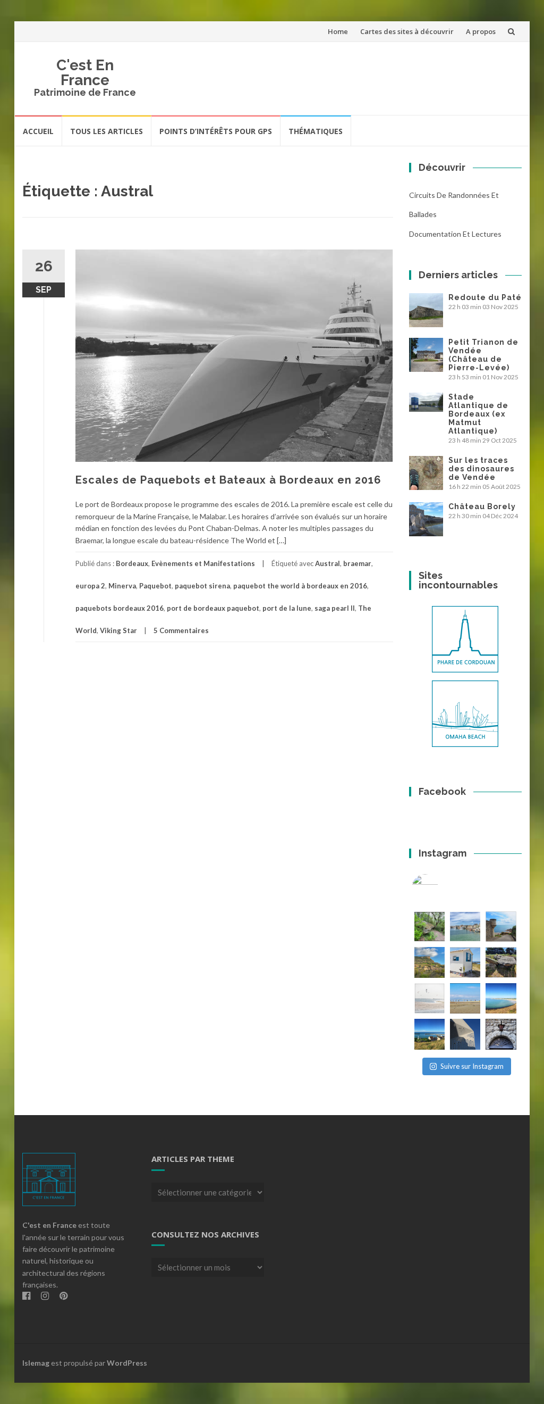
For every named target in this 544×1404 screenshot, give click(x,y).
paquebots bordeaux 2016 (119, 608)
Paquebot (155, 585)
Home (338, 31)
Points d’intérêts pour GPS (215, 131)
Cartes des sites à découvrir (407, 31)
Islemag (35, 1362)
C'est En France (85, 72)
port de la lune (286, 608)
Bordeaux (132, 563)
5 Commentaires (181, 630)
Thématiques (315, 131)
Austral (327, 563)
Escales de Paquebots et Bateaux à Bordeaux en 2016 (228, 479)
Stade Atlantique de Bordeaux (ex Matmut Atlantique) (478, 414)
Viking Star (118, 630)
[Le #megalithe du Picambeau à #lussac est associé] (429, 926)
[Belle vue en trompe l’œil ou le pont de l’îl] (465, 998)
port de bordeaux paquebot (213, 608)
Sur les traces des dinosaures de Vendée (481, 468)
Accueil (38, 131)
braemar (357, 563)
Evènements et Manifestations (203, 563)
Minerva (122, 585)
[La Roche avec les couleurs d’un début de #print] (429, 962)
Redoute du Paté (485, 297)
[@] (441, 887)
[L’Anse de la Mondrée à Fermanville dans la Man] (501, 998)
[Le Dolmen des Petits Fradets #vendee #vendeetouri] (501, 962)
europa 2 (90, 585)
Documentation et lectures (455, 233)
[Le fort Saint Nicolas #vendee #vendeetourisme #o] (501, 926)
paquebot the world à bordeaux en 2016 (300, 585)
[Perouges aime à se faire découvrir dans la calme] (501, 1034)
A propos (481, 31)
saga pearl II (334, 608)
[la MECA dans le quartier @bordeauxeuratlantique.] (465, 1034)
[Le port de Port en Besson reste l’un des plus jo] (429, 1034)
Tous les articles (106, 131)
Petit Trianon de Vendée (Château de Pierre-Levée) (483, 355)
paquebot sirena (202, 585)
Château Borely (482, 506)
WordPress (127, 1362)
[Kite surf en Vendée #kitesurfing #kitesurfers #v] (429, 998)
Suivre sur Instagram (472, 1066)
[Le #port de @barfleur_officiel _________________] (465, 926)
